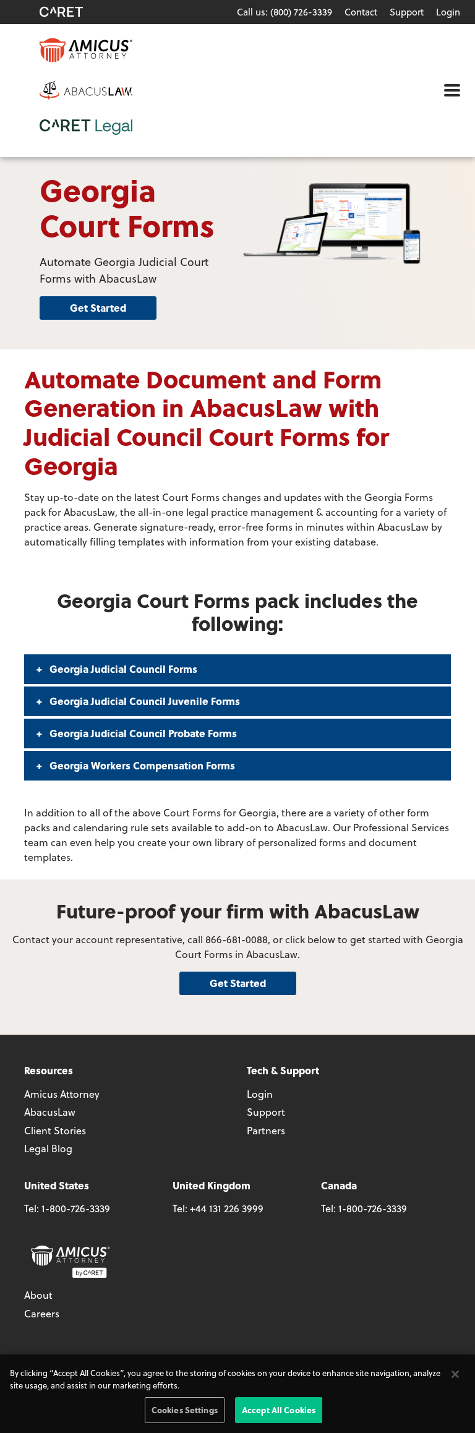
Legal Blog (48, 1148)
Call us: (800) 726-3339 (284, 12)
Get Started (98, 308)
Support (407, 12)
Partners (266, 1130)
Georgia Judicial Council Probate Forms (142, 733)
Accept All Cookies (278, 1410)
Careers (41, 1313)
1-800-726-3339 (75, 1208)
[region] (237, 1393)
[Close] (455, 1374)
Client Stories (55, 1130)
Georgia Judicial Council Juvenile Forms (143, 701)
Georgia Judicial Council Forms (122, 669)
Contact (360, 12)
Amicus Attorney (62, 1094)
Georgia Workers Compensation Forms (141, 765)
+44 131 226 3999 (226, 1208)
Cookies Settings (185, 1410)
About (38, 1295)
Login (448, 12)
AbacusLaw (49, 1112)
